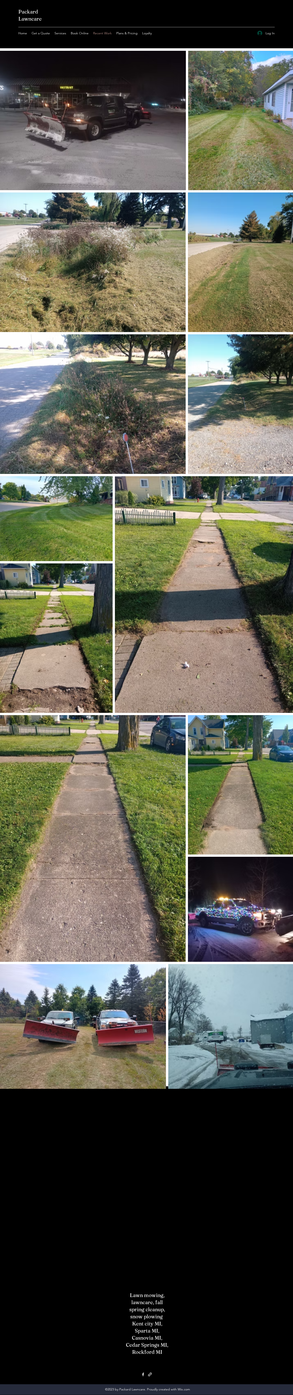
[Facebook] (143, 1374)
